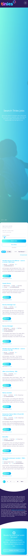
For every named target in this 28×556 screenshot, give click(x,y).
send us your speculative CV (18, 510)
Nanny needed (7, 393)
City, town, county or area (7, 230)
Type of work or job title (7, 226)
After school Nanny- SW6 (9, 371)
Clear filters (14, 247)
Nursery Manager (7, 326)
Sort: (16, 251)
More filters (14, 244)
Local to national (6, 235)
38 (17, 481)
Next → (22, 481)
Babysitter (5, 437)
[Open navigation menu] (25, 2)
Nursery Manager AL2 (8, 304)
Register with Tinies (14, 550)
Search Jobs (14, 240)
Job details (6, 275)
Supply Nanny (6, 283)
